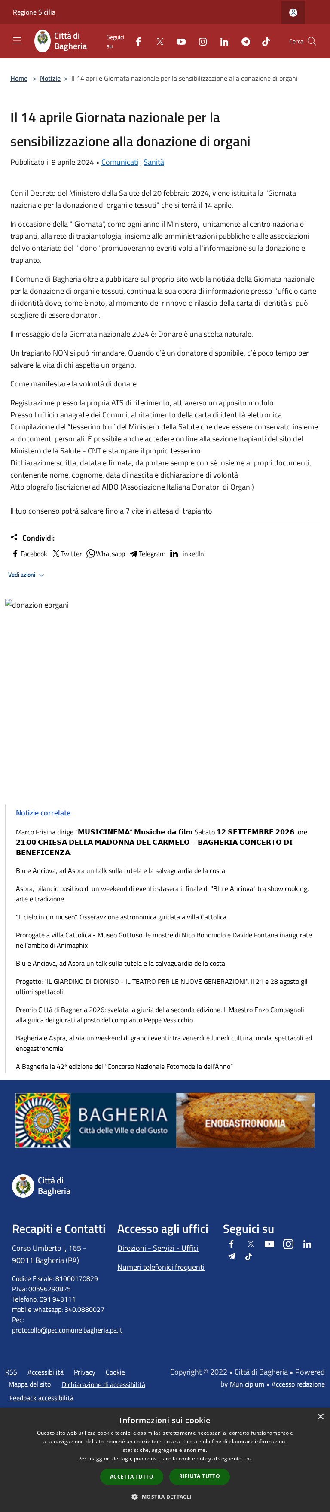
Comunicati (119, 162)
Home (19, 78)
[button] (165, 1496)
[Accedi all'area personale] (293, 12)
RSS (11, 1372)
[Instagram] (199, 41)
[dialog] (165, 1460)
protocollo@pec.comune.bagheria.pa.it (67, 1330)
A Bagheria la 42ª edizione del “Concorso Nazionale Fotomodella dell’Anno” (124, 1066)
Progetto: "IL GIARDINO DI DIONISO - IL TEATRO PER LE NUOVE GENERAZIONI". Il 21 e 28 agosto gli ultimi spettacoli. (162, 986)
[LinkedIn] (220, 41)
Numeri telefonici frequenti (161, 1267)
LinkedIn (191, 553)
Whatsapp (110, 553)
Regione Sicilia (34, 12)
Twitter (71, 553)
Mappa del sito (30, 1384)
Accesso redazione (298, 1384)
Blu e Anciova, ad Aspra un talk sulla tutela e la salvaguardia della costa (120, 963)
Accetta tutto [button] (131, 1476)
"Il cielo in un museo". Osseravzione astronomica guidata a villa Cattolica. (122, 917)
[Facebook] (135, 41)
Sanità (154, 162)
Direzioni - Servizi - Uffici (158, 1248)
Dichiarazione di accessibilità (103, 1384)
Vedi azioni (22, 574)
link (247, 1458)
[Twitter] (156, 41)
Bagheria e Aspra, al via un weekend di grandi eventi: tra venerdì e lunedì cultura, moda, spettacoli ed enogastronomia (164, 1043)
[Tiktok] (262, 41)
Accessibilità (46, 1372)
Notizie (50, 78)
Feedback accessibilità (41, 1398)
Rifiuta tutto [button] (199, 1476)
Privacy (84, 1372)
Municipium (247, 1384)
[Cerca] (312, 41)
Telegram (152, 553)
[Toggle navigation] (17, 40)
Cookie (115, 1372)
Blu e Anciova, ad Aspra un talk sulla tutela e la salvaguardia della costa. (121, 870)
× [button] (320, 1417)
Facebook (34, 553)
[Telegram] (242, 41)
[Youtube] (177, 41)
